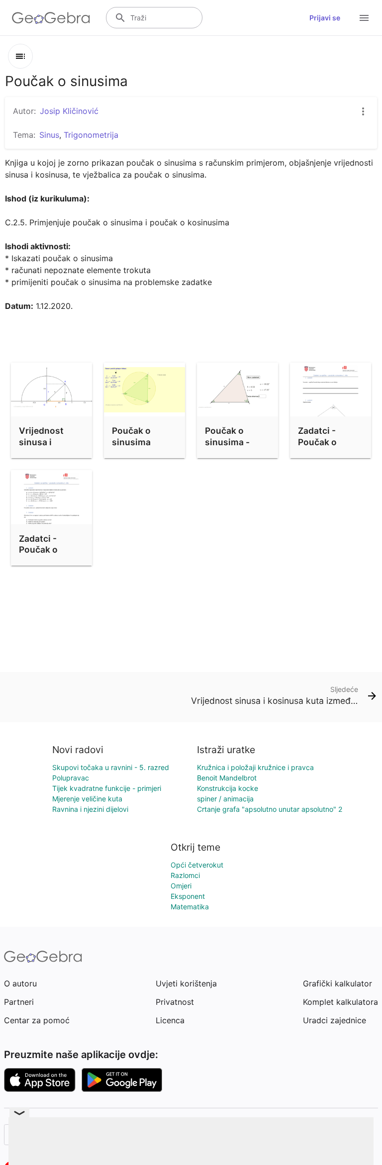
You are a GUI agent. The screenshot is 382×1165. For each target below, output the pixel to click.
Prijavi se (324, 17)
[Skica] (20, 56)
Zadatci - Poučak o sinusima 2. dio (51, 549)
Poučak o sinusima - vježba (227, 441)
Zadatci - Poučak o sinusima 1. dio (329, 441)
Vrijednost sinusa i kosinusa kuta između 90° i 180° (49, 453)
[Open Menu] (364, 18)
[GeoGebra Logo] (51, 18)
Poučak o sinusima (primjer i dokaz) (131, 447)
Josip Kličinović (69, 111)
